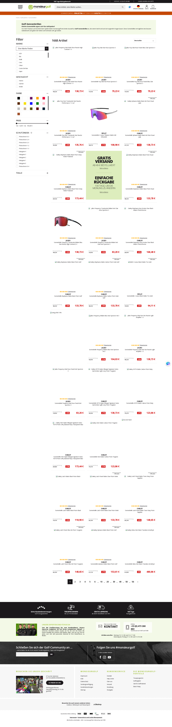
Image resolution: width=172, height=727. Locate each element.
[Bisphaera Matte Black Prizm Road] (139, 168)
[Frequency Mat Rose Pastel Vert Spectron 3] (68, 382)
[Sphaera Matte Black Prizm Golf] (104, 543)
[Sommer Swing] (56, 312)
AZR (20, 53)
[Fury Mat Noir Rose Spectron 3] (104, 60)
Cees (20, 62)
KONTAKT (111, 626)
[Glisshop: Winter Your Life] (39, 7)
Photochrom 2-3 (24, 142)
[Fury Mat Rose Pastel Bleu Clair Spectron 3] (140, 60)
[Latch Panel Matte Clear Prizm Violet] (104, 489)
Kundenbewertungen (87, 687)
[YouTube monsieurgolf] (109, 657)
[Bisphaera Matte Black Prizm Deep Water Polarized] (68, 168)
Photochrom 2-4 (24, 140)
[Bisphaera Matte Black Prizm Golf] (68, 275)
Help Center (110, 679)
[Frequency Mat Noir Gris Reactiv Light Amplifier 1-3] (139, 328)
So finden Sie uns (55, 683)
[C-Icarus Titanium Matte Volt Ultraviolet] (104, 114)
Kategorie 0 (22, 163)
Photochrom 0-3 (24, 137)
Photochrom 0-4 (24, 166)
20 (108, 581)
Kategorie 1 (22, 160)
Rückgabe (110, 690)
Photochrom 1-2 (24, 145)
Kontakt (109, 676)
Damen (21, 84)
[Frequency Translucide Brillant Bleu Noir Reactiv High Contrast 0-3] (68, 221)
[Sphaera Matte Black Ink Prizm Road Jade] (139, 114)
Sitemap (83, 690)
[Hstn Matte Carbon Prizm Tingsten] (103, 436)
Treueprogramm (138, 678)
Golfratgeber (137, 681)
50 (127, 581)
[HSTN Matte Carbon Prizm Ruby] (139, 382)
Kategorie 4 (22, 151)
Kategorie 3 (22, 154)
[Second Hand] (126, 420)
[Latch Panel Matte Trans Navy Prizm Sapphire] (139, 489)
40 (120, 581)
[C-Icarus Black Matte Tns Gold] (139, 275)
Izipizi (20, 71)
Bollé (20, 59)
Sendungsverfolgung (87, 684)
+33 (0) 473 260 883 (138, 627)
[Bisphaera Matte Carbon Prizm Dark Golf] (104, 275)
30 (114, 581)
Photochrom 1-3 (24, 148)
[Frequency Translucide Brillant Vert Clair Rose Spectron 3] (104, 221)
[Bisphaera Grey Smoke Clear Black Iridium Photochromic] (139, 221)
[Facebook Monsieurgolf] (100, 657)
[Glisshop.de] (97, 704)
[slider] (16, 123)
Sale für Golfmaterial (139, 684)
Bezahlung (110, 687)
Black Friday (136, 686)
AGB (82, 679)
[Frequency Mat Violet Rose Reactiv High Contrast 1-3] (68, 60)
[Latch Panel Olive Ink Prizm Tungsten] (68, 543)
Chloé (20, 65)
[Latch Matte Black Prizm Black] (68, 489)
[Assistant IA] (129, 7)
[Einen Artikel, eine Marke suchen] (122, 7)
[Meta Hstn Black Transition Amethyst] (140, 543)
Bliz (20, 56)
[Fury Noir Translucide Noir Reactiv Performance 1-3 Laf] (68, 114)
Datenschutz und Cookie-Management (90, 717)
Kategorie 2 (22, 157)
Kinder (21, 87)
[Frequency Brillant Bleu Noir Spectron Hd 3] (104, 328)
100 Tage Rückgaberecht (62, 1)
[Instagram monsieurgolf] (104, 657)
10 (101, 581)
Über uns (109, 681)
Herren (21, 81)
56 (133, 581)
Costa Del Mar (23, 68)
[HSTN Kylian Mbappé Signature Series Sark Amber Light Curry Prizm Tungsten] (104, 382)
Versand (109, 684)
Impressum (84, 676)
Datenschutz (84, 681)
